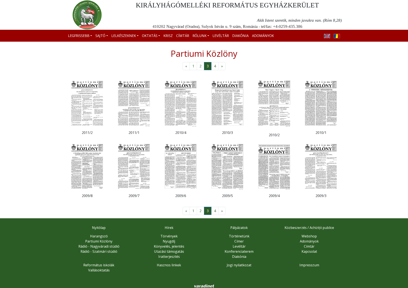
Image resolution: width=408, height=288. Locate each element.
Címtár (182, 35)
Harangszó (99, 236)
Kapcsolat (309, 251)
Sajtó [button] (100, 35)
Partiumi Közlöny (98, 241)
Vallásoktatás (99, 270)
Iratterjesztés (169, 256)
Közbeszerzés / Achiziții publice (309, 227)
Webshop (309, 236)
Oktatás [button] (149, 35)
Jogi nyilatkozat (239, 265)
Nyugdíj (169, 241)
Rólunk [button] (200, 35)
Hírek (169, 227)
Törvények (169, 236)
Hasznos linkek (169, 265)
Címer (239, 241)
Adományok (263, 35)
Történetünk (239, 236)
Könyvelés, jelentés (169, 246)
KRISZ (168, 35)
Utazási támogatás (169, 251)
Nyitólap (99, 227)
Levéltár (220, 35)
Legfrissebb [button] (78, 35)
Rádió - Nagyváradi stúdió (98, 246)
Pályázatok (239, 227)
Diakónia (240, 35)
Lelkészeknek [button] (123, 35)
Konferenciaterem (239, 251)
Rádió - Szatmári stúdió (99, 251)
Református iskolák (98, 265)
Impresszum (309, 265)
